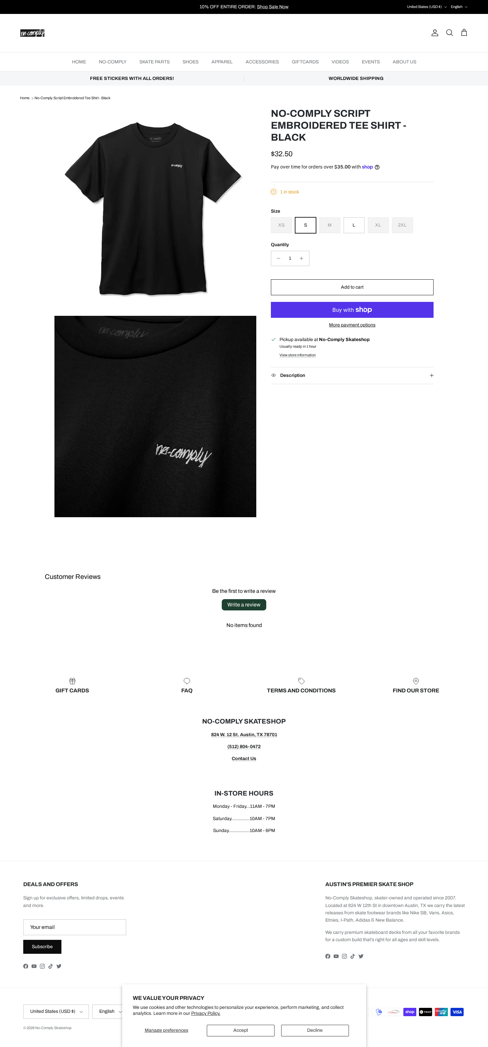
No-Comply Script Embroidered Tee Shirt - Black (73, 98)
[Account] (433, 33)
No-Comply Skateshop (53, 1028)
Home (25, 98)
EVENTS (371, 61)
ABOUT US (404, 61)
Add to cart (352, 287)
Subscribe (42, 946)
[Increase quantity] (303, 258)
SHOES (191, 61)
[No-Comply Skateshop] (32, 33)
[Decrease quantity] (277, 258)
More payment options (352, 324)
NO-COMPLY (112, 61)
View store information (298, 355)
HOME (79, 61)
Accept (240, 1030)
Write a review (244, 604)
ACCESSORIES (262, 61)
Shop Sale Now (272, 6)
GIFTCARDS (305, 61)
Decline (315, 1030)
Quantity (280, 244)
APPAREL (222, 61)
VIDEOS (340, 61)
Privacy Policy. (205, 1013)
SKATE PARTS (154, 61)
